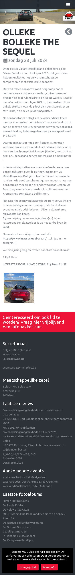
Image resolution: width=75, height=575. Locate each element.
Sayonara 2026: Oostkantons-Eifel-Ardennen (30, 481)
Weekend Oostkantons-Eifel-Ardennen (27, 486)
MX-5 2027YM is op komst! (19, 427)
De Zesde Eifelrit (13, 505)
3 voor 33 (8, 518)
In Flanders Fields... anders (19, 535)
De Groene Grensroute (17, 527)
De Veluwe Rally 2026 (16, 509)
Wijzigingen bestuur (15, 449)
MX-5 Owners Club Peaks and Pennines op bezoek (34, 513)
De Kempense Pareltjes (18, 540)
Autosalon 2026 (12, 458)
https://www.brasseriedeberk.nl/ (25, 238)
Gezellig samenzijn (15, 531)
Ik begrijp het (28, 567)
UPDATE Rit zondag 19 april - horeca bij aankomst (34, 445)
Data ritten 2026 (13, 462)
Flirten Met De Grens (16, 500)
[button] (5, 12)
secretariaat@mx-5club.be (19, 367)
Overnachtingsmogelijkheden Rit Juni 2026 (29, 432)
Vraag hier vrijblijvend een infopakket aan (33, 324)
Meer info (49, 567)
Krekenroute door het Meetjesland (24, 477)
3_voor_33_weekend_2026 (19, 453)
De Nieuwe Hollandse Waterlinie (23, 522)
